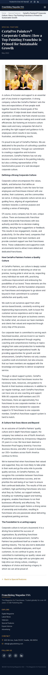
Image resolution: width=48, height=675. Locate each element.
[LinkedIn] (38, 2)
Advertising (6, 629)
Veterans (5, 620)
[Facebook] (28, 2)
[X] (31, 2)
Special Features (14, 13)
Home (4, 13)
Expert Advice (7, 626)
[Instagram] (34, 2)
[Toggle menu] (45, 7)
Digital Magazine (8, 614)
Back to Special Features (15, 579)
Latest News (6, 617)
